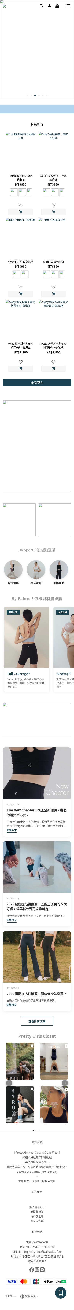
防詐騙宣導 (37, 1216)
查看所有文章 (37, 1021)
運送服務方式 (37, 1207)
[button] (9, 1083)
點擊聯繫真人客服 (51, 1252)
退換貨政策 (37, 1211)
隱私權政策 (37, 1221)
